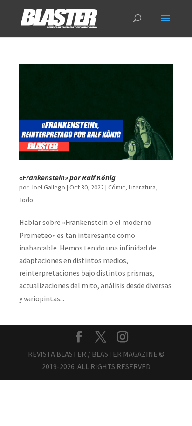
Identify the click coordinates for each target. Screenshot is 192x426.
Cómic (116, 187)
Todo (26, 200)
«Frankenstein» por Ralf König (67, 177)
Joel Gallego (47, 187)
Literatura (142, 187)
